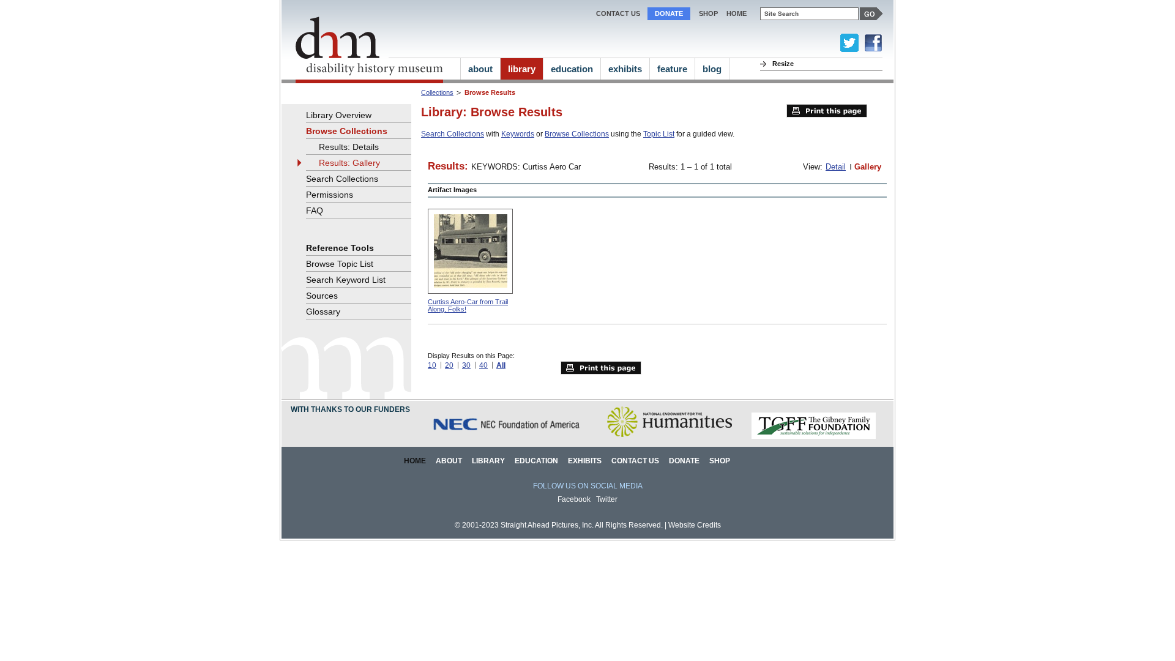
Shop (708, 13)
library (521, 69)
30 (466, 365)
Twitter (606, 499)
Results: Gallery (349, 163)
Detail (836, 166)
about (480, 69)
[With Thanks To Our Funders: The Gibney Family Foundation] (814, 436)
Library (488, 461)
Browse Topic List (339, 264)
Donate (669, 13)
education (572, 69)
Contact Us (618, 13)
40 (483, 365)
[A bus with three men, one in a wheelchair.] (470, 251)
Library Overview (338, 115)
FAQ (314, 210)
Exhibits (585, 461)
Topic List (658, 134)
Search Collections (452, 134)
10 (432, 365)
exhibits (625, 69)
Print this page (826, 111)
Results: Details (349, 147)
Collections (437, 92)
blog (712, 69)
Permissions (329, 195)
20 (449, 365)
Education (536, 461)
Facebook (574, 499)
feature (672, 69)
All (500, 365)
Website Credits (694, 525)
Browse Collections (577, 134)
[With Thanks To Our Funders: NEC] (507, 436)
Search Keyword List (346, 280)
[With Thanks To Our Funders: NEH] (669, 436)
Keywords (517, 134)
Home (415, 461)
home (736, 13)
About (449, 461)
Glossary (323, 311)
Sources (322, 296)
